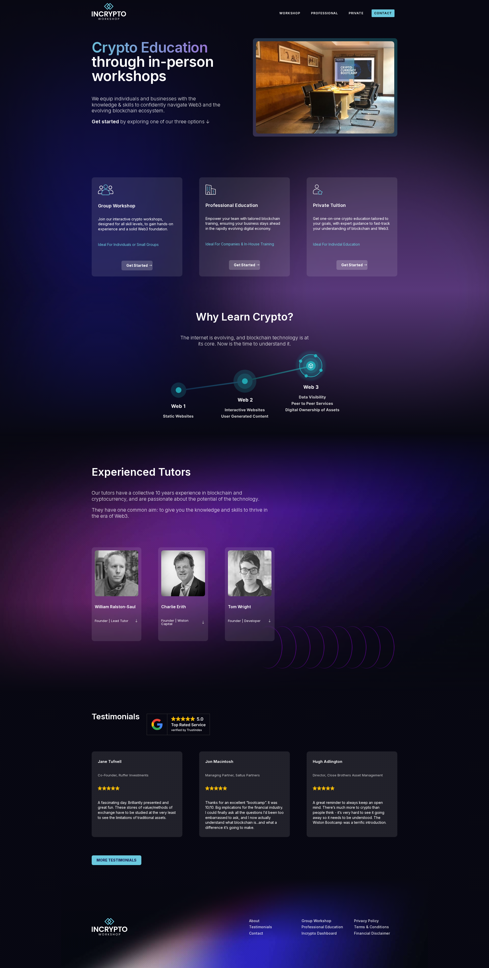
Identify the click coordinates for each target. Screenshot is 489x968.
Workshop (289, 13)
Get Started (137, 265)
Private (356, 13)
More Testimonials (117, 860)
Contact (383, 13)
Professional (324, 13)
